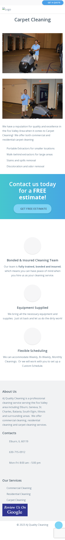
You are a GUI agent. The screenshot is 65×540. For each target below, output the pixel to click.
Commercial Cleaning (19, 488)
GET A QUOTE (54, 2)
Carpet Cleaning (16, 500)
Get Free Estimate (33, 208)
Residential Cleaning (19, 494)
